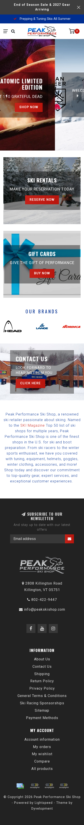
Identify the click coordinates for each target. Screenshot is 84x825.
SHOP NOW (57, 107)
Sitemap (42, 710)
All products (42, 769)
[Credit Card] (20, 786)
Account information (42, 739)
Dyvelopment (42, 809)
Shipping (42, 674)
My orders (42, 747)
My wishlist (42, 754)
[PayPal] (49, 786)
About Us (42, 659)
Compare (42, 761)
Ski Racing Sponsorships (42, 703)
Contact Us (42, 666)
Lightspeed (44, 803)
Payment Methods (42, 718)
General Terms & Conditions (42, 696)
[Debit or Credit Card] (34, 786)
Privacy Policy (42, 688)
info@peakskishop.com (44, 609)
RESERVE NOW (42, 200)
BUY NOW (42, 273)
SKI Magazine (32, 425)
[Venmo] (63, 786)
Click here (30, 383)
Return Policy (42, 681)
